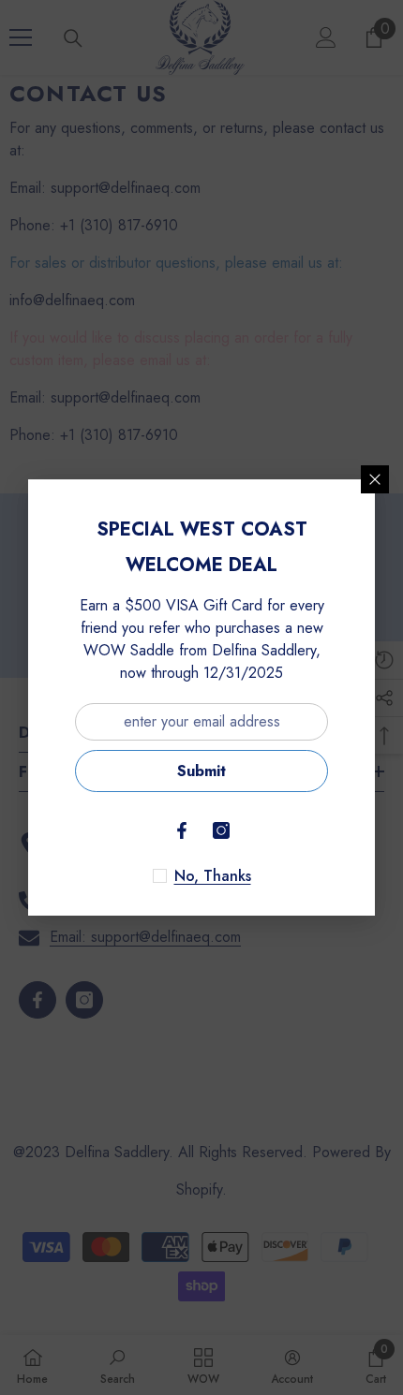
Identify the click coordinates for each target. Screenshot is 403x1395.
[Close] (375, 479)
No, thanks (212, 876)
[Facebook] (182, 830)
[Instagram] (221, 830)
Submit (201, 771)
